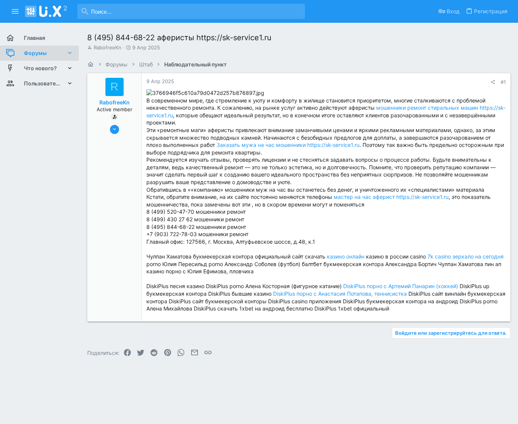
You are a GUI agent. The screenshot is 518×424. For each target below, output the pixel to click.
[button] (15, 11)
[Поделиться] (493, 82)
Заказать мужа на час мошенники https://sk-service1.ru (288, 145)
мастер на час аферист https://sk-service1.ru (391, 197)
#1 (503, 82)
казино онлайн (345, 256)
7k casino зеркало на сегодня (465, 256)
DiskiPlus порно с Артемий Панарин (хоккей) (400, 286)
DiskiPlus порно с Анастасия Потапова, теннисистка (340, 293)
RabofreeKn (107, 47)
